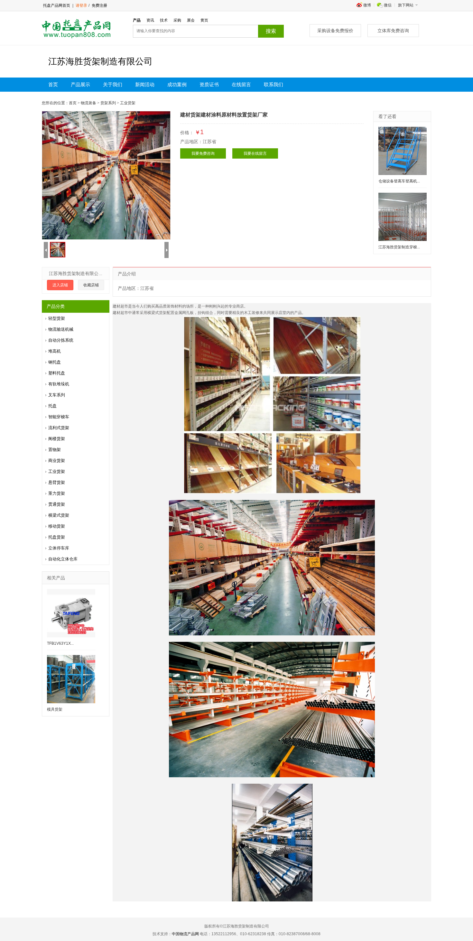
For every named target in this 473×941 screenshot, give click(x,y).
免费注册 (99, 5)
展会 (191, 20)
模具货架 (54, 709)
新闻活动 (144, 84)
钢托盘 (54, 362)
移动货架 (56, 526)
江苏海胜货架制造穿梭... (399, 247)
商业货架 (56, 460)
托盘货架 (56, 537)
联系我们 (273, 84)
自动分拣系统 (60, 340)
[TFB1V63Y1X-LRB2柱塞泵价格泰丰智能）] (71, 613)
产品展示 (80, 84)
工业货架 (56, 471)
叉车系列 (56, 394)
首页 (53, 84)
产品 (137, 20)
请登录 (81, 5)
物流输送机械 (60, 329)
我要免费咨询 (203, 153)
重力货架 (56, 493)
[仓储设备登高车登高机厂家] (402, 151)
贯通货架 (56, 504)
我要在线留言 (255, 153)
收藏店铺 (91, 285)
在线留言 (241, 84)
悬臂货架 (56, 482)
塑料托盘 (56, 373)
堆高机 (54, 351)
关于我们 (112, 84)
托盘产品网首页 (56, 5)
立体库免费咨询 (393, 30)
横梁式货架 (58, 515)
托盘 (52, 405)
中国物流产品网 (185, 934)
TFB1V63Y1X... (60, 643)
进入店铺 (60, 285)
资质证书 (209, 84)
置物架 (54, 449)
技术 (164, 20)
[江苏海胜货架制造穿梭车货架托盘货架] (402, 217)
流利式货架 (58, 427)
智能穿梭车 (58, 416)
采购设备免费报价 (335, 30)
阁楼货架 (56, 438)
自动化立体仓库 (63, 559)
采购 (177, 20)
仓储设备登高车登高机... (399, 181)
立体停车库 (58, 548)
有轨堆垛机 (58, 384)
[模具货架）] (71, 679)
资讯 (150, 20)
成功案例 (177, 84)
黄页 (204, 20)
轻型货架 (56, 318)
